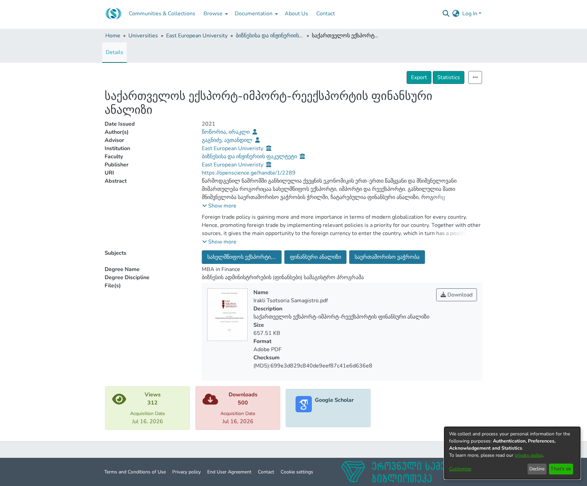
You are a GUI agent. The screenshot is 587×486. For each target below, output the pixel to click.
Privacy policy (186, 472)
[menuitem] (215, 13)
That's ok (561, 469)
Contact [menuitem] (325, 13)
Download (459, 295)
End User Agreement (229, 472)
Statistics (448, 77)
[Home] (113, 13)
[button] (219, 205)
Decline (537, 469)
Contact (266, 472)
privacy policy (528, 455)
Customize (460, 469)
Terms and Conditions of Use (135, 472)
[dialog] (512, 453)
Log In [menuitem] (469, 13)
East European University (197, 35)
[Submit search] (446, 14)
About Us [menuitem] (296, 13)
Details (114, 52)
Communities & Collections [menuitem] (162, 13)
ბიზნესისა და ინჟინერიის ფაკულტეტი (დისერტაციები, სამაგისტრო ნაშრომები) (270, 35)
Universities (143, 35)
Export (419, 77)
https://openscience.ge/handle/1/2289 (249, 173)
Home (112, 35)
